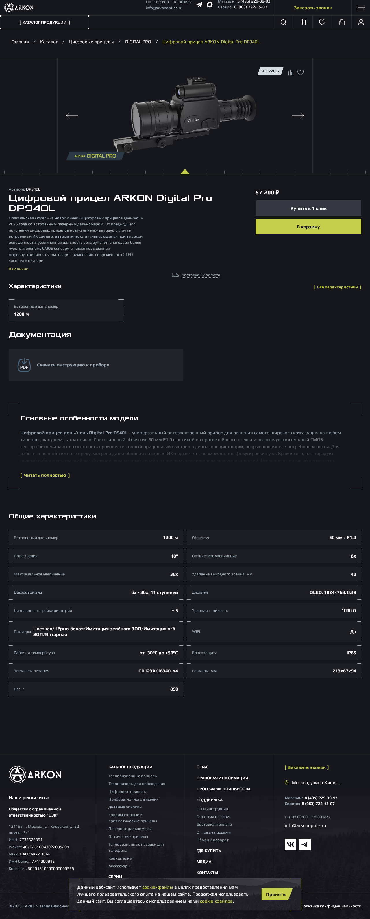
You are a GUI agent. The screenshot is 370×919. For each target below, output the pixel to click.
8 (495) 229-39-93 (321, 797)
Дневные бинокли (125, 807)
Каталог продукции (130, 767)
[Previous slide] (72, 116)
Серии (115, 876)
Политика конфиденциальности (331, 906)
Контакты (207, 872)
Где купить (209, 850)
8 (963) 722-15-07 (250, 7)
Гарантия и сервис (214, 816)
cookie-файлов (216, 901)
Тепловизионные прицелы (133, 775)
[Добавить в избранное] (300, 74)
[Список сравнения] (303, 22)
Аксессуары (119, 866)
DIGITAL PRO (138, 41)
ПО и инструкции (212, 808)
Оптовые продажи (214, 832)
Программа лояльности (223, 788)
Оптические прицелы (128, 836)
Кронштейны (120, 858)
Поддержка (210, 799)
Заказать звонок (313, 7)
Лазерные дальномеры (129, 828)
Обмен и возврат (213, 840)
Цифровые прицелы (91, 41)
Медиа (204, 861)
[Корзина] (342, 22)
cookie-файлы (157, 887)
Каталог (49, 41)
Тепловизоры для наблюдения (136, 783)
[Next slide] (298, 116)
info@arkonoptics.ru (164, 7)
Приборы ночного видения (133, 799)
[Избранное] (322, 22)
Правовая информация (222, 778)
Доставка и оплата (214, 824)
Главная (20, 41)
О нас (202, 767)
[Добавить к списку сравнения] (290, 73)
